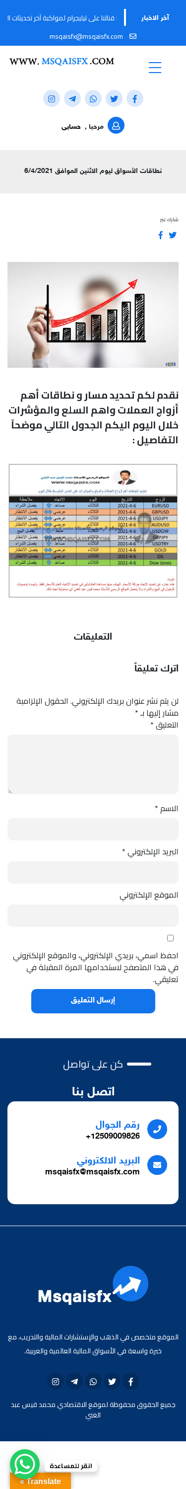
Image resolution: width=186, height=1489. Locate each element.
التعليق (164, 725)
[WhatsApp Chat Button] (25, 1464)
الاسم (167, 808)
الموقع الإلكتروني (149, 895)
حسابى (71, 127)
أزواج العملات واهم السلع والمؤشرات (93, 410)
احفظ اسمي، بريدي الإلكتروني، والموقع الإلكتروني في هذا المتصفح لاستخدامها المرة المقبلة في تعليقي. (96, 967)
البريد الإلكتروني (150, 851)
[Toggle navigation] (155, 67)
